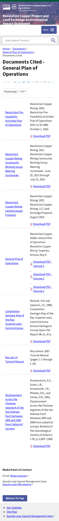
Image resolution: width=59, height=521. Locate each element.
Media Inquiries (18, 475)
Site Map (12, 512)
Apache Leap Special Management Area (30, 516)
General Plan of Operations (18, 52)
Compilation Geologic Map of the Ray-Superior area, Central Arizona (14, 320)
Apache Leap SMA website (17, 484)
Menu (46, 29)
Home (6, 48)
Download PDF (42, 136)
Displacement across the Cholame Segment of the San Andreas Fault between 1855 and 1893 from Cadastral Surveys (14, 411)
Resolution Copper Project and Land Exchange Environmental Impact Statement (26, 20)
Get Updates (14, 507)
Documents (19, 48)
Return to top (15, 498)
